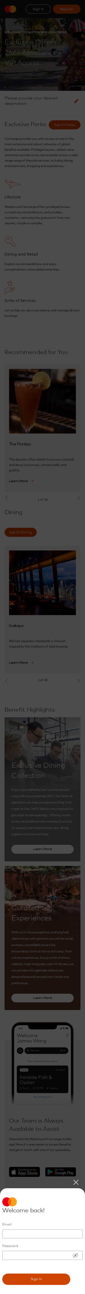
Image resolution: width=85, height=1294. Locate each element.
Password (10, 1246)
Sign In (36, 1279)
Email (7, 1224)
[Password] (75, 1255)
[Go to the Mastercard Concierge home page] (13, 1201)
